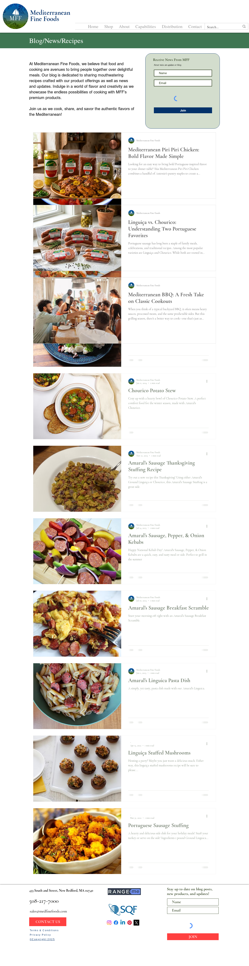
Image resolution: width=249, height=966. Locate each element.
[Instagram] (109, 923)
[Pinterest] (129, 923)
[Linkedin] (123, 923)
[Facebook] (116, 923)
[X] (136, 923)
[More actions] (208, 381)
